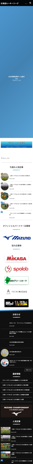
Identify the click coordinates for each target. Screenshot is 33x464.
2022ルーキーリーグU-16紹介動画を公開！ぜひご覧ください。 (20, 361)
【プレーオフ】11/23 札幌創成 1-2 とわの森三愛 (20, 214)
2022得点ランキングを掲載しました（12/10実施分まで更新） (20, 332)
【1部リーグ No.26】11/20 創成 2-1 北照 (13, 399)
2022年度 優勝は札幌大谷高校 (16, 342)
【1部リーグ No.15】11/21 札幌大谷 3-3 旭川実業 (20, 204)
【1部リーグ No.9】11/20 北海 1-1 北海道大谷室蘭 (15, 395)
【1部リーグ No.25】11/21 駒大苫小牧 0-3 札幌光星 (15, 390)
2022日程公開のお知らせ (15, 351)
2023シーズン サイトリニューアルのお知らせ (20, 323)
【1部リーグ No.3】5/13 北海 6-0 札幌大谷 (19, 175)
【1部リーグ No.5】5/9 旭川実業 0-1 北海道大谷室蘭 (20, 185)
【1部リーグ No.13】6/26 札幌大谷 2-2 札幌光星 (20, 194)
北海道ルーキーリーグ (10, 3)
